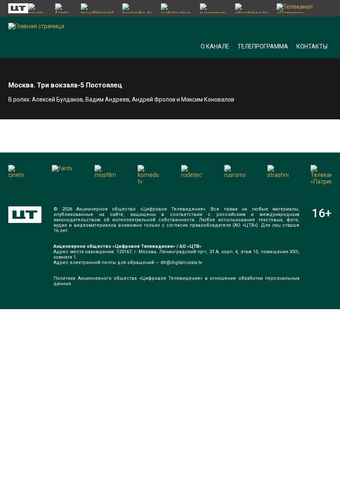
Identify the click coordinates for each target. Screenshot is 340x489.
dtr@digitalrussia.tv (181, 262)
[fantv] (64, 8)
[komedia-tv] (137, 8)
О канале (215, 46)
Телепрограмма (263, 46)
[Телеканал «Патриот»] (304, 8)
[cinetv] (37, 8)
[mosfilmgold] (97, 8)
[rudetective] (176, 8)
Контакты (312, 46)
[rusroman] (213, 8)
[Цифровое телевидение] (24, 214)
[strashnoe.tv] (251, 8)
